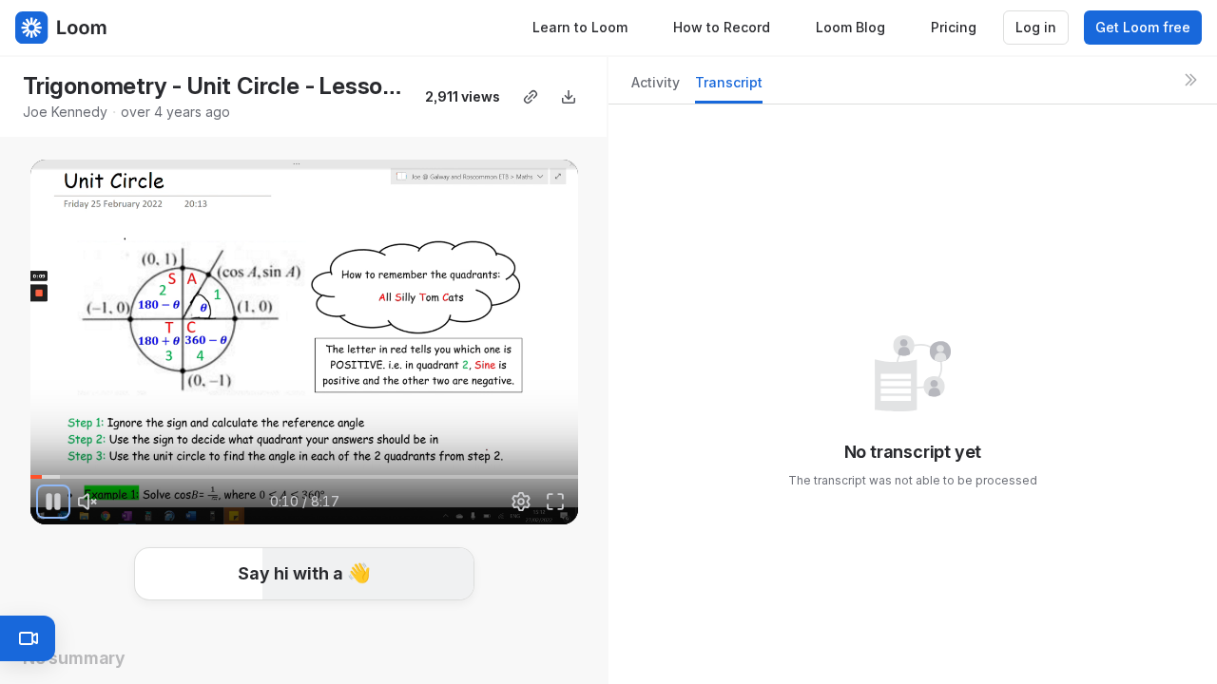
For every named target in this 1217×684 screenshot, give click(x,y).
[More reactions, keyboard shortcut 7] (446, 627)
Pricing (953, 27)
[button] (438, 466)
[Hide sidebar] (1190, 79)
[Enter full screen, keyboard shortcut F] (555, 501)
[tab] (655, 88)
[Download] (568, 97)
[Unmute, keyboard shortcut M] (87, 501)
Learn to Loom (580, 27)
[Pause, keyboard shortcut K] (53, 501)
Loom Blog (850, 27)
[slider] (304, 476)
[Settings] (521, 501)
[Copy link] (530, 97)
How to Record (721, 27)
